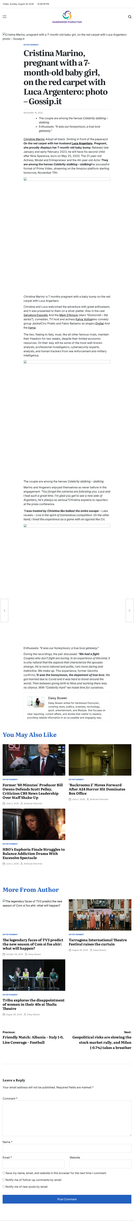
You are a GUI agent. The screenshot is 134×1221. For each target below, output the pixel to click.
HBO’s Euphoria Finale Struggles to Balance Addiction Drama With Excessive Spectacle (34, 853)
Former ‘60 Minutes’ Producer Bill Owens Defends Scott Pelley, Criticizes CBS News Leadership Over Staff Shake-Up (33, 791)
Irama (32, 327)
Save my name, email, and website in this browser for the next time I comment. (56, 1173)
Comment (10, 1098)
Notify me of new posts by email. (27, 1186)
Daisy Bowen (34, 954)
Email (7, 1157)
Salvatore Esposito (36, 315)
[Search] (129, 16)
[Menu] (4, 16)
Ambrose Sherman (33, 803)
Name (7, 1142)
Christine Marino (34, 139)
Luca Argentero (82, 143)
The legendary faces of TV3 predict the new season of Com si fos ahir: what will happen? (33, 944)
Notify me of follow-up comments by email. (34, 1180)
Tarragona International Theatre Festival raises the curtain (98, 941)
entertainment (31, 45)
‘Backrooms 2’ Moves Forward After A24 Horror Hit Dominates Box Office (97, 789)
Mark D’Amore (68, 315)
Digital (99, 323)
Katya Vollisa (84, 319)
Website (75, 1157)
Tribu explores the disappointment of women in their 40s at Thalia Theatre (34, 1004)
